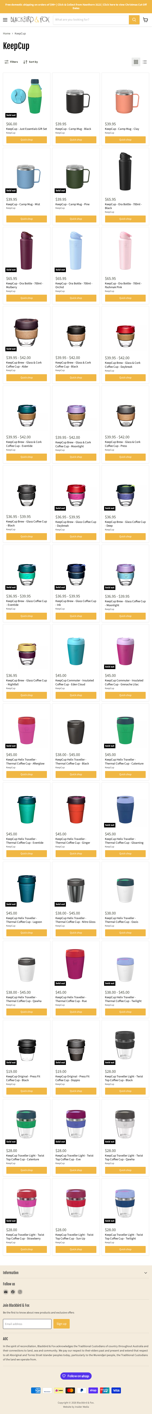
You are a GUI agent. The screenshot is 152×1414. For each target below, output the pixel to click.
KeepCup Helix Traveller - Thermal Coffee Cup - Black (72, 762)
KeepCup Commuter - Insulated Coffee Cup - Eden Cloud (74, 682)
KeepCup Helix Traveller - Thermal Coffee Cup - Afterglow (25, 762)
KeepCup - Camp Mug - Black (73, 129)
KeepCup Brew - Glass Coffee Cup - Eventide (26, 603)
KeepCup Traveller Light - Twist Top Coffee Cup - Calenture (25, 1158)
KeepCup (10, 133)
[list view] (144, 62)
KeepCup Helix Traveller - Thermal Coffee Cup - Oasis (121, 920)
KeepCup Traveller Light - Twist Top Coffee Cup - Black (124, 1078)
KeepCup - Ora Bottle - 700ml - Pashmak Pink (123, 285)
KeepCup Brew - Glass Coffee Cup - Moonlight (125, 603)
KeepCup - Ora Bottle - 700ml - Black (123, 206)
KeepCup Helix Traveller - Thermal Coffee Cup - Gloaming (124, 841)
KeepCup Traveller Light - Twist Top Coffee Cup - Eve (74, 1158)
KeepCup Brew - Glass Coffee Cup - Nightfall (26, 682)
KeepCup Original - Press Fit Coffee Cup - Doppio (72, 1078)
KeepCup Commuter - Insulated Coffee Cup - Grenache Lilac (124, 682)
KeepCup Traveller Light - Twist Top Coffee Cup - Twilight (124, 1237)
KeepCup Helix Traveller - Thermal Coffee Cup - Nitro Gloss (75, 920)
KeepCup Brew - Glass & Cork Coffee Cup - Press (122, 444)
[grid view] (136, 62)
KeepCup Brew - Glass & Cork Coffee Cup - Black (73, 365)
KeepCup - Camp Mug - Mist (23, 204)
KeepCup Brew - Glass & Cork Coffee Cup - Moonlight (73, 444)
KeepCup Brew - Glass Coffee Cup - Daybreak (75, 524)
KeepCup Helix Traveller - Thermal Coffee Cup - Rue (71, 999)
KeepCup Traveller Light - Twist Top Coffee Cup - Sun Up (74, 1237)
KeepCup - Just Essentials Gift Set (26, 129)
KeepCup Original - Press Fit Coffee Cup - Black (23, 1078)
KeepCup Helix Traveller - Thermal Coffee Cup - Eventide (24, 841)
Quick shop (27, 139)
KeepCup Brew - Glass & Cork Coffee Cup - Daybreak (122, 365)
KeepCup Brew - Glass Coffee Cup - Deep (125, 524)
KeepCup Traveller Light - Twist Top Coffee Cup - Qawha (124, 1158)
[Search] (134, 19)
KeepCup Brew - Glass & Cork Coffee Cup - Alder (24, 365)
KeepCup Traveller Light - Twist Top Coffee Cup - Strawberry (25, 1237)
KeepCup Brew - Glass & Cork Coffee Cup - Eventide (24, 444)
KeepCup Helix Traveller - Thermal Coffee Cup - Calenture (124, 762)
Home (6, 33)
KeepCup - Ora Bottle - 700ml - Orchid (73, 285)
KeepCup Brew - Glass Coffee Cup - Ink (75, 603)
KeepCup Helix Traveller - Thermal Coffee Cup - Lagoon (24, 920)
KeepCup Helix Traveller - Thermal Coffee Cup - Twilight (123, 999)
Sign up (61, 1324)
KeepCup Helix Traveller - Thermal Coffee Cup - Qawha (24, 999)
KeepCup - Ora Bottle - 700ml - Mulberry (24, 285)
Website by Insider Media (76, 1407)
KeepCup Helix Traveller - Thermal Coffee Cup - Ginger (72, 841)
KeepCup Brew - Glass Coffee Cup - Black (26, 523)
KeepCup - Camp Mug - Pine (72, 204)
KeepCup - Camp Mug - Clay (122, 129)
